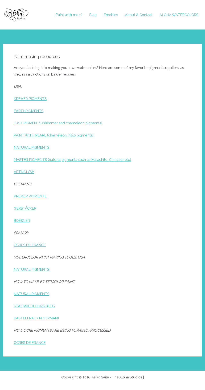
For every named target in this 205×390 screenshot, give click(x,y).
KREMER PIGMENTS (30, 99)
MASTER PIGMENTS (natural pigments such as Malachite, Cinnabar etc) (72, 159)
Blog (93, 15)
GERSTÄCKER (25, 208)
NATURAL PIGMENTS (31, 147)
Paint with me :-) (69, 15)
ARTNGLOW (24, 172)
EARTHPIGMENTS (28, 111)
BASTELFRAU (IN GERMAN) (36, 318)
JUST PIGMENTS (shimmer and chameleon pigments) (58, 123)
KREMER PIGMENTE (30, 196)
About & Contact (138, 15)
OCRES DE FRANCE (30, 245)
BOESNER (22, 220)
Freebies (111, 15)
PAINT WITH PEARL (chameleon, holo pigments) (53, 135)
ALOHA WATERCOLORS (179, 15)
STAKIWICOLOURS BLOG (34, 306)
